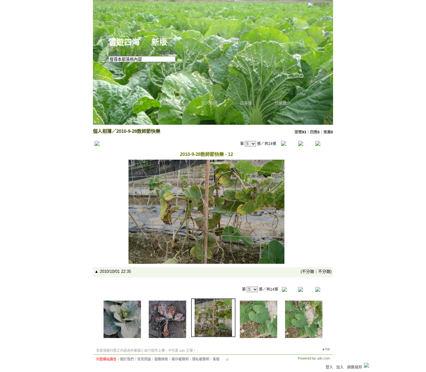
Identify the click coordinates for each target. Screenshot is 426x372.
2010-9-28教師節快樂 (138, 131)
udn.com (323, 358)
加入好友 (116, 53)
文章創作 (170, 103)
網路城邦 (322, 4)
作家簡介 (282, 103)
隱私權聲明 (200, 359)
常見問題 (144, 359)
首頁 (139, 103)
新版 (159, 42)
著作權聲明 (180, 359)
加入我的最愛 (139, 53)
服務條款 (161, 359)
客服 (216, 359)
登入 (329, 367)
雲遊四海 (124, 42)
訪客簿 (246, 103)
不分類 (308, 271)
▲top (326, 349)
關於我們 (127, 359)
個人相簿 (209, 103)
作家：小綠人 (120, 48)
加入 (340, 367)
